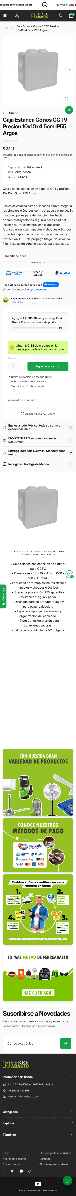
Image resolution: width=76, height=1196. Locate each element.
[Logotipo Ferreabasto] (16, 1067)
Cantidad (12, 358)
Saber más (17, 302)
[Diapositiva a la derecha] (69, 70)
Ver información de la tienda (27, 386)
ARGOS (10, 113)
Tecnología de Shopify (47, 1190)
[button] (5, 15)
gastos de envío (34, 154)
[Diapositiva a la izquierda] (7, 70)
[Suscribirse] (65, 1043)
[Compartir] (69, 110)
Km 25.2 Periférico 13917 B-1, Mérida (30, 1084)
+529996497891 (18, 1090)
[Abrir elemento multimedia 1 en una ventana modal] (38, 70)
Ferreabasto (32, 1190)
